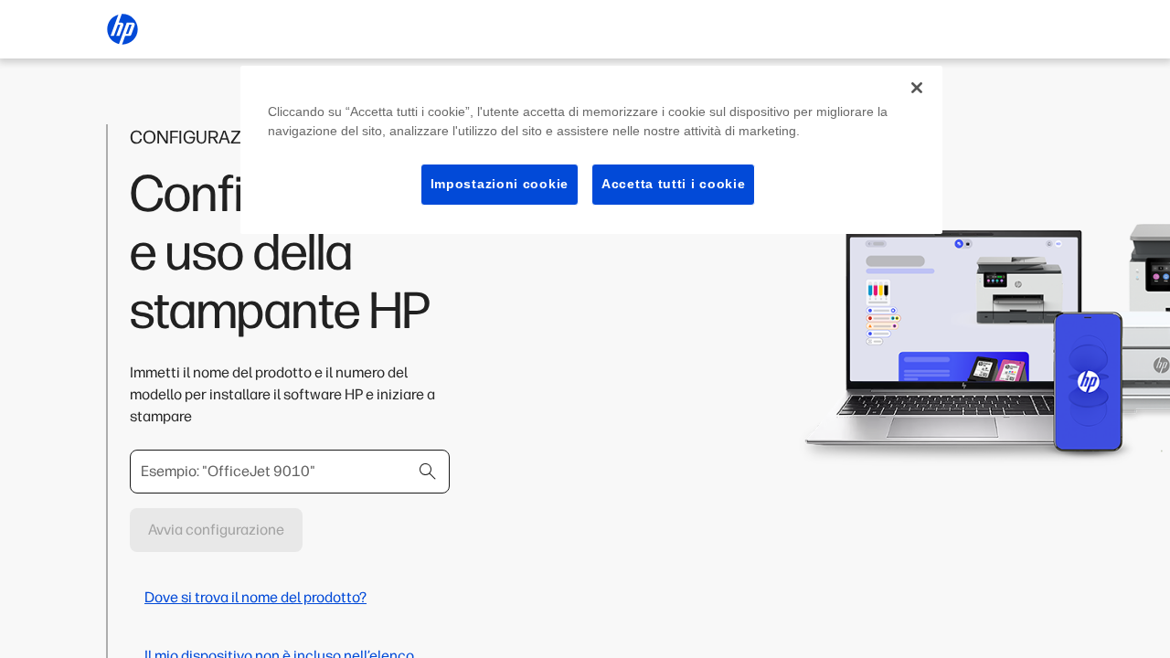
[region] (591, 150)
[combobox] (290, 472)
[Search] (427, 471)
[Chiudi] (917, 88)
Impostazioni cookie (500, 183)
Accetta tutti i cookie (673, 183)
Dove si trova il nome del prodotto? (255, 597)
